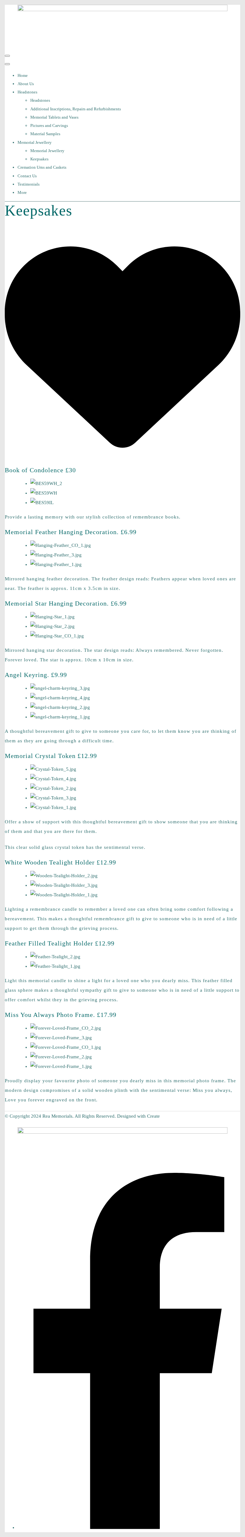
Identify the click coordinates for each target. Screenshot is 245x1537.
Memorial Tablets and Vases (54, 117)
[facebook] (129, 1527)
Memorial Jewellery (35, 142)
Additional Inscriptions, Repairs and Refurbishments (75, 109)
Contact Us (27, 175)
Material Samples (45, 133)
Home (23, 75)
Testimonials (29, 184)
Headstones (27, 92)
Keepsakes (39, 159)
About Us (26, 83)
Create (153, 1116)
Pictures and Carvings (49, 125)
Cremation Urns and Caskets (42, 167)
